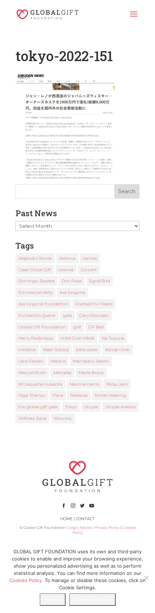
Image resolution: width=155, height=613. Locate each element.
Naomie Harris (84, 384)
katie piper (87, 349)
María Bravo (91, 372)
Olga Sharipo (31, 395)
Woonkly (63, 418)
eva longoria (72, 292)
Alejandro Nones (35, 258)
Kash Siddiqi (56, 349)
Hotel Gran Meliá (77, 338)
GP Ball (96, 327)
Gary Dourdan (94, 315)
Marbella (62, 372)
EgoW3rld (99, 280)
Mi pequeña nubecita (40, 384)
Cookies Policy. (26, 580)
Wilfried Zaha (32, 418)
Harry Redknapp (35, 338)
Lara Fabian (30, 361)
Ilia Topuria (113, 338)
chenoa (66, 269)
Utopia (91, 406)
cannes (90, 258)
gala (67, 315)
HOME (66, 518)
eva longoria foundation (43, 303)
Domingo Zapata (36, 280)
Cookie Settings (92, 599)
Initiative (27, 349)
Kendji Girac (117, 349)
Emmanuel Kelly (35, 292)
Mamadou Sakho (91, 361)
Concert (89, 269)
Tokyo (71, 406)
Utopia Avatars (120, 406)
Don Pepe (72, 280)
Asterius (67, 258)
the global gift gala (38, 406)
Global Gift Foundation (42, 327)
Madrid (58, 361)
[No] (146, 577)
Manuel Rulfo (32, 372)
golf (77, 327)
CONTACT (85, 518)
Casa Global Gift (34, 269)
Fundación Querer (37, 315)
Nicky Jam (117, 384)
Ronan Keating (110, 395)
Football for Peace (93, 303)
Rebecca (79, 395)
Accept (53, 599)
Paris (58, 395)
